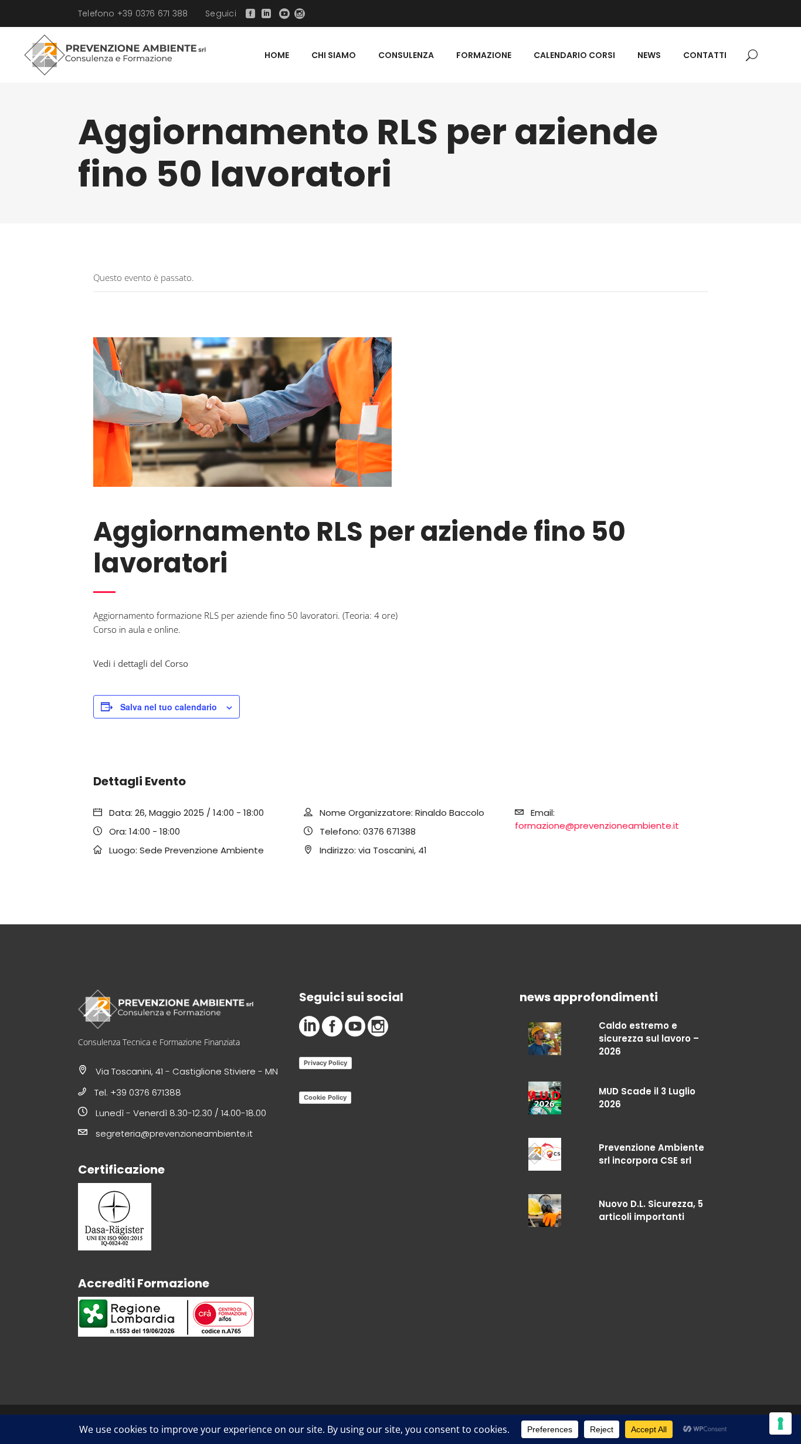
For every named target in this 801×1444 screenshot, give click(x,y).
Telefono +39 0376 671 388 (133, 13)
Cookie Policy (325, 1097)
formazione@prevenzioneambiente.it (597, 825)
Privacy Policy (325, 1063)
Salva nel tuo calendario (168, 707)
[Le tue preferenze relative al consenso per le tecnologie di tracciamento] (780, 1423)
